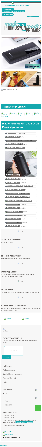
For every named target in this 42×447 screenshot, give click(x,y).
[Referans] (12, 319)
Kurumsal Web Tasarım (11, 437)
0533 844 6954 (8, 9)
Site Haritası (7, 389)
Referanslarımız (9, 370)
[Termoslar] (21, 79)
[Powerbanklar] (21, 53)
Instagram (8, 405)
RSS (5, 393)
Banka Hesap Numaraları (12, 374)
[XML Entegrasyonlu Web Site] (21, 432)
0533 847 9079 (8, 14)
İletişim (5, 382)
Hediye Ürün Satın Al (15, 107)
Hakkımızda (7, 366)
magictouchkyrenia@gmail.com (17, 5)
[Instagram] (38, 400)
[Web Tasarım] (21, 435)
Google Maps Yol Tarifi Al (25, 422)
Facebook (8, 401)
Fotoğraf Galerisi (9, 378)
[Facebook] (38, 392)
